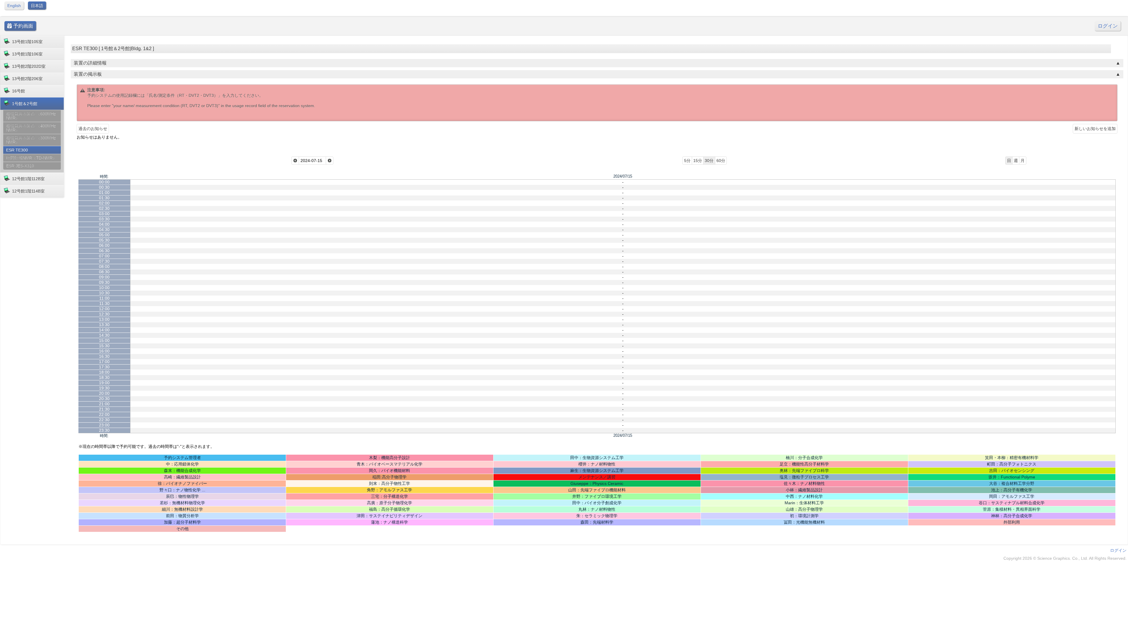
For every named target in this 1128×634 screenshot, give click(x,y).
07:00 (104, 256)
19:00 (104, 382)
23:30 (104, 430)
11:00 (104, 298)
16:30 (104, 356)
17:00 (104, 361)
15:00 (104, 340)
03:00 (104, 213)
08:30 (104, 271)
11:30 (104, 303)
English (14, 5)
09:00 (104, 277)
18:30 (104, 377)
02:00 (104, 203)
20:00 (104, 393)
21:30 (104, 409)
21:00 (104, 404)
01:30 (104, 197)
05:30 (104, 240)
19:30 (104, 388)
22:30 (104, 419)
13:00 (104, 319)
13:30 (104, 324)
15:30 (104, 345)
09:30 (104, 282)
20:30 (104, 398)
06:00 (104, 245)
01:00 (104, 192)
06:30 (104, 250)
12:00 (104, 308)
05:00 (104, 234)
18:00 (104, 372)
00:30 (104, 187)
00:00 (104, 182)
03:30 (104, 219)
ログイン (1108, 26)
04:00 (104, 224)
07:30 (104, 261)
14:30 (104, 335)
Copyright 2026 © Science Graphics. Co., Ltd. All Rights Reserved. (1065, 558)
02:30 (104, 208)
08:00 (104, 266)
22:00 (104, 414)
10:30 (104, 293)
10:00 (104, 287)
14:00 (104, 330)
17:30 (104, 367)
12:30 (104, 314)
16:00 (104, 351)
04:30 (104, 229)
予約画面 (22, 26)
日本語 (37, 5)
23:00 (104, 425)
